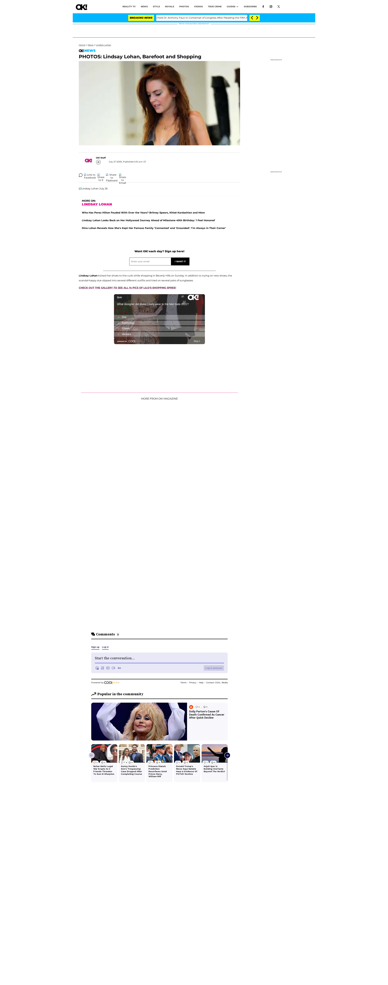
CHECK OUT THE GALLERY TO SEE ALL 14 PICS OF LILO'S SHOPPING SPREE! (127, 287)
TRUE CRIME (215, 6)
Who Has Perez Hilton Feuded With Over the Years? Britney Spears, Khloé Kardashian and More (143, 212)
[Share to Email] (122, 175)
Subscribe (250, 6)
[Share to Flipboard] (111, 175)
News (91, 45)
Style (156, 6)
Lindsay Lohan (103, 45)
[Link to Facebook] (263, 6)
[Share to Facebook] (90, 175)
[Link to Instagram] (271, 6)
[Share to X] (100, 175)
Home (82, 45)
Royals (169, 6)
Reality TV (129, 6)
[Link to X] (279, 6)
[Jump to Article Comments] (80, 175)
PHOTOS (184, 6)
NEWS (144, 6)
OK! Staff (101, 157)
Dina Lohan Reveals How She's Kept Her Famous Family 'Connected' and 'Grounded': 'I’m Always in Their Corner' (154, 228)
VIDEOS (198, 6)
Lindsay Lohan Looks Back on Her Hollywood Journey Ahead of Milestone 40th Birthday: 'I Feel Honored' (148, 220)
